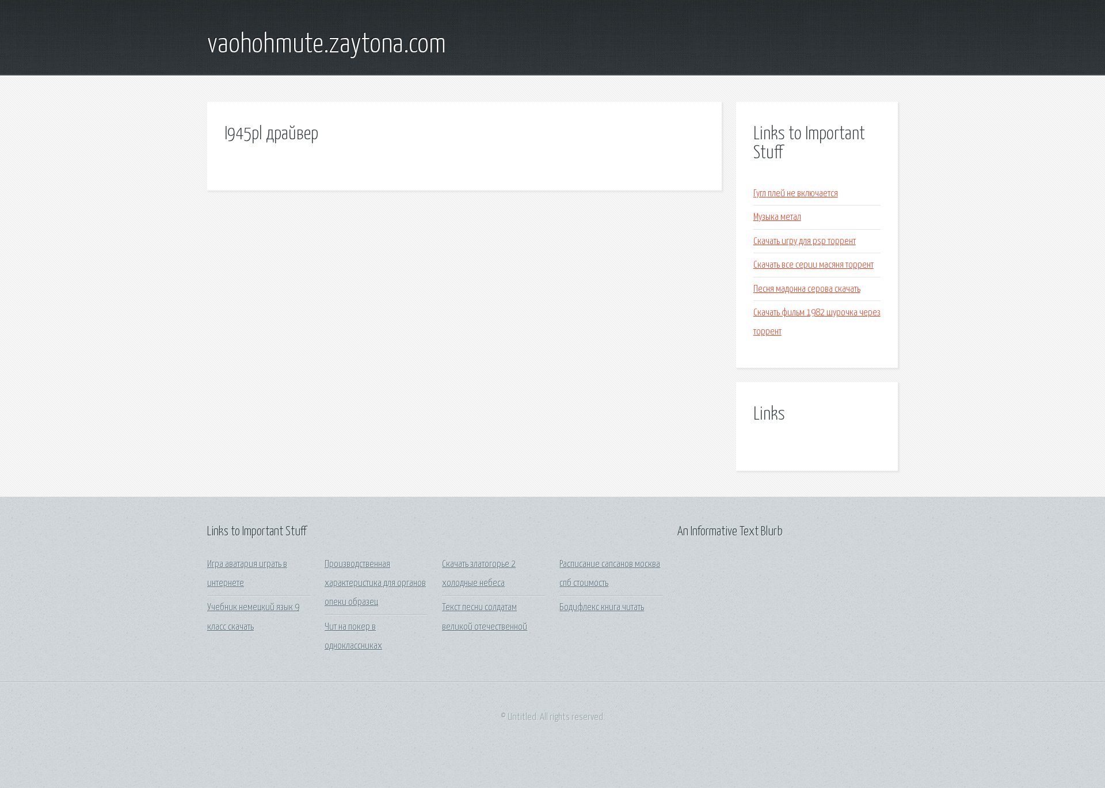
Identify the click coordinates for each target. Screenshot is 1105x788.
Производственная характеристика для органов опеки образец (375, 583)
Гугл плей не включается (795, 194)
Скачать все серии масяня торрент (813, 265)
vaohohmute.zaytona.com (326, 45)
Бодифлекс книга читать (601, 607)
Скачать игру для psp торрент (804, 241)
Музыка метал (777, 217)
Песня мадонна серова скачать (806, 289)
